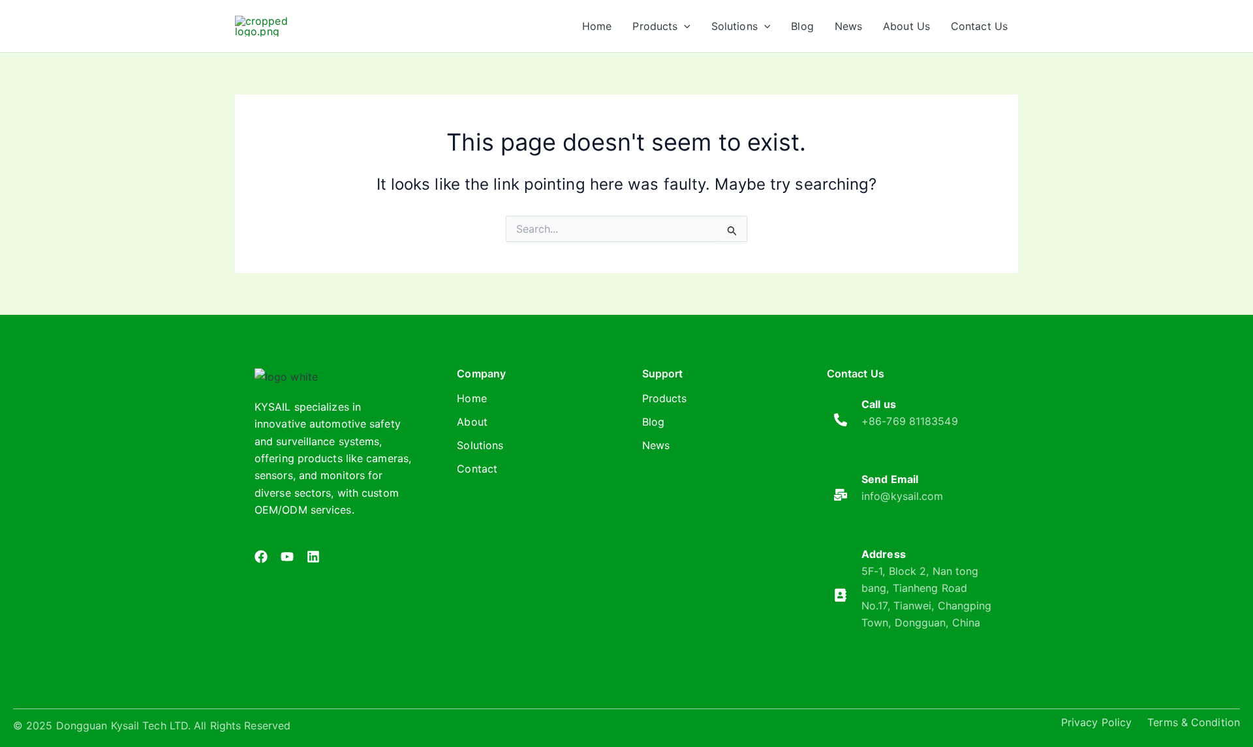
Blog (653, 421)
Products (664, 398)
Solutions (480, 445)
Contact (477, 468)
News (656, 445)
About (472, 421)
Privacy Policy (1096, 722)
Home (471, 398)
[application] (683, 26)
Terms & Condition (1193, 722)
